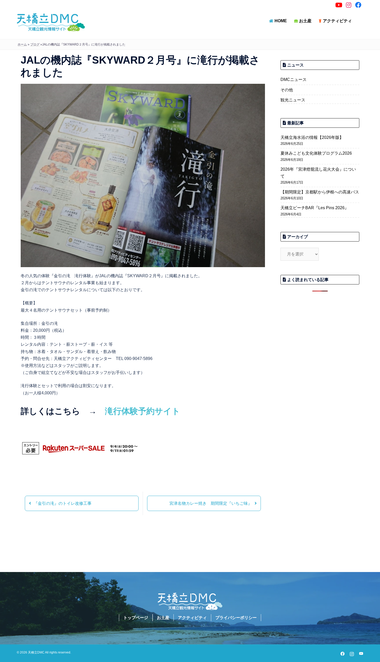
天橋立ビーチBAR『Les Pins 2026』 (314, 208)
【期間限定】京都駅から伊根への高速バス (319, 192)
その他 (286, 90)
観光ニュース (292, 100)
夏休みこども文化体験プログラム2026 (316, 153)
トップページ (135, 617)
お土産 (305, 21)
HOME (281, 21)
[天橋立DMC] (51, 22)
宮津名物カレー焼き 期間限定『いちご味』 (210, 503)
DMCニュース (293, 79)
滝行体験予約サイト (142, 411)
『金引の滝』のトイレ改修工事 (63, 503)
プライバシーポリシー (236, 617)
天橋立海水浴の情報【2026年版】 (312, 137)
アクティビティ (337, 21)
